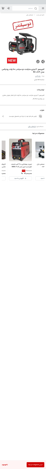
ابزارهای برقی (29, 15)
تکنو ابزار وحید (40, 15)
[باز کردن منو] (42, 8)
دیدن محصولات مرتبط (35, 465)
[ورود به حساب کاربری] (8, 8)
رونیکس (38, 76)
